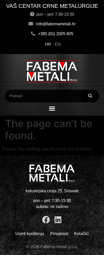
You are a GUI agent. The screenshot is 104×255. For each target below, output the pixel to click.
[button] (52, 108)
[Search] (90, 96)
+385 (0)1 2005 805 (55, 34)
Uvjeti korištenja (29, 233)
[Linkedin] (58, 220)
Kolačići (81, 233)
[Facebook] (46, 220)
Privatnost (59, 233)
